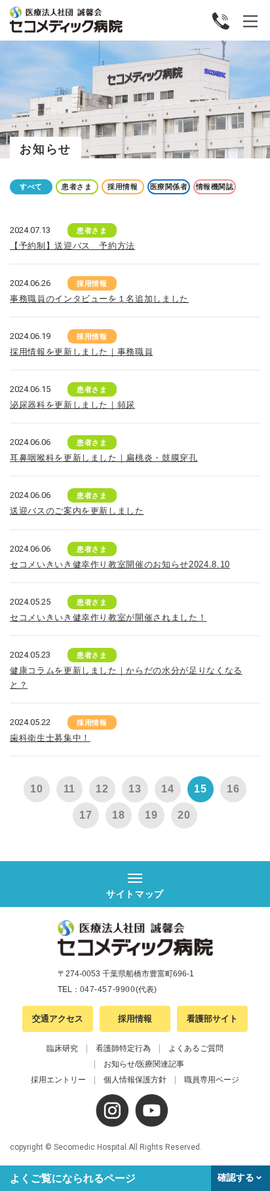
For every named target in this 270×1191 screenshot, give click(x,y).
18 (118, 815)
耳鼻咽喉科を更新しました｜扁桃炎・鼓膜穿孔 (104, 458)
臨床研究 (62, 1048)
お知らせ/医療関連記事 (144, 1064)
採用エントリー (58, 1079)
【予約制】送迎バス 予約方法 (72, 246)
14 (167, 788)
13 (135, 788)
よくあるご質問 (195, 1048)
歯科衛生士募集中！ (50, 738)
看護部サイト (212, 1018)
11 (70, 788)
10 (36, 788)
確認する (236, 1177)
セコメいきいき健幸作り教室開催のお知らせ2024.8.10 (120, 564)
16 (233, 788)
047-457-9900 (108, 989)
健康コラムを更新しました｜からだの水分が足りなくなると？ (126, 678)
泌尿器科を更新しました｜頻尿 (72, 405)
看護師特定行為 (123, 1048)
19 (151, 815)
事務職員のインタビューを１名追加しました (99, 299)
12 (102, 788)
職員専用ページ (211, 1079)
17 (85, 815)
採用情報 (135, 1018)
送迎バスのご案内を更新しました (77, 511)
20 (184, 815)
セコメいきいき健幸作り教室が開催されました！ (108, 617)
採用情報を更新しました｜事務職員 (81, 352)
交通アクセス (57, 1018)
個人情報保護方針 (135, 1079)
